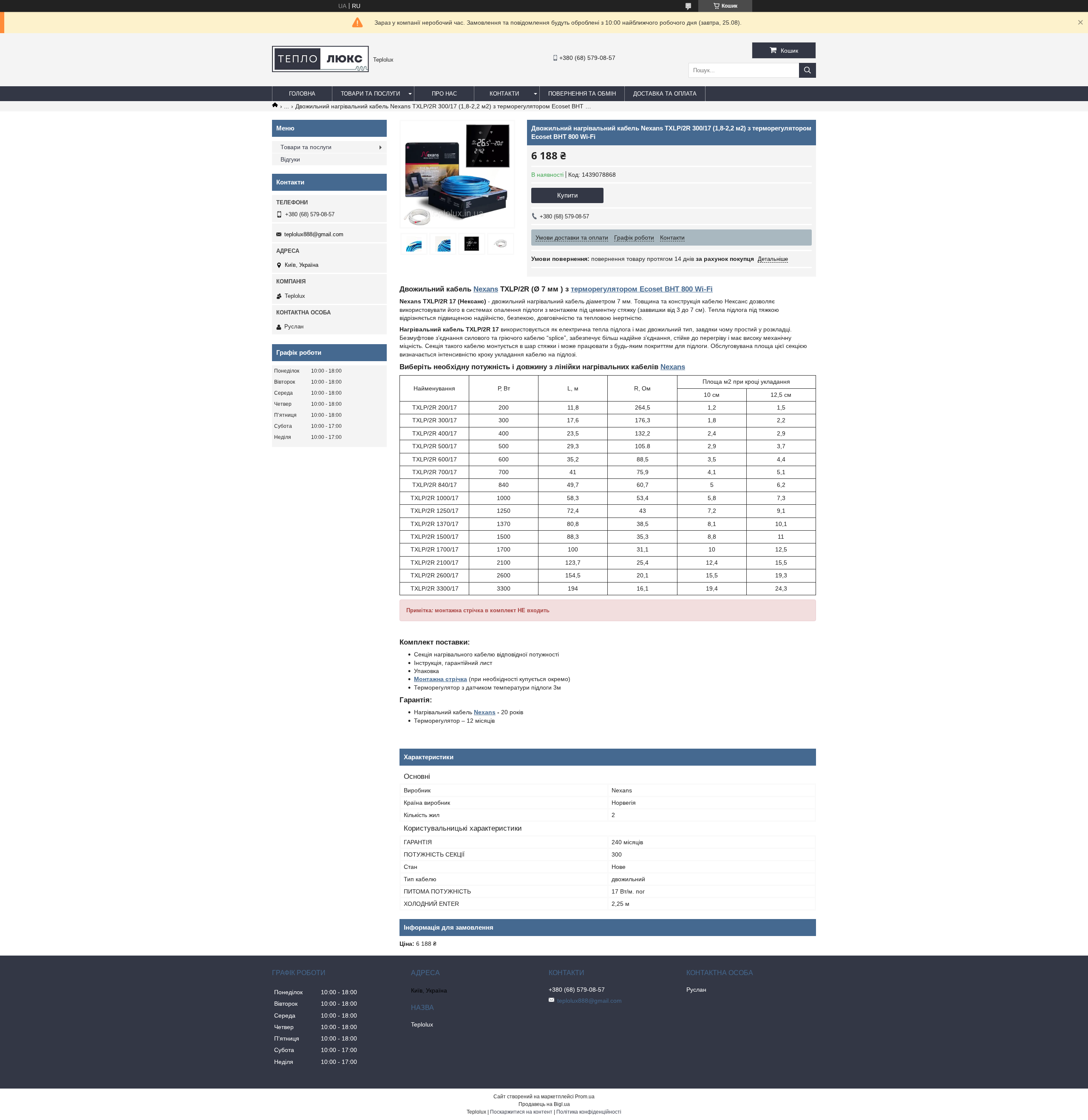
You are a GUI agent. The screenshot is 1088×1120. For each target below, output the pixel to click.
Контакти (504, 94)
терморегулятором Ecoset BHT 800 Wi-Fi (642, 289)
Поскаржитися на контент (521, 1112)
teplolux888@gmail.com (313, 234)
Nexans (485, 289)
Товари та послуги (370, 94)
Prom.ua (585, 1097)
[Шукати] (807, 70)
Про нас (444, 94)
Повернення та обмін (582, 94)
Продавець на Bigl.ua (544, 1104)
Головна (302, 94)
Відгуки (290, 159)
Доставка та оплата (665, 94)
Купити (567, 195)
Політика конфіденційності (588, 1112)
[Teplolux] (320, 70)
